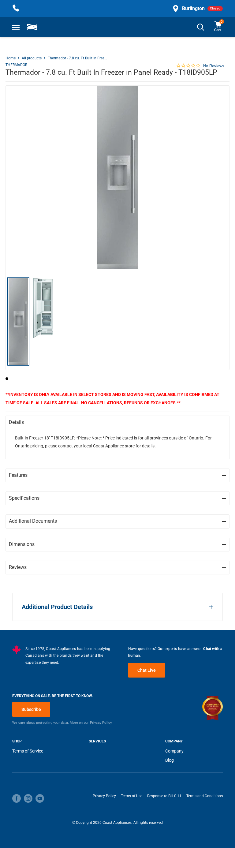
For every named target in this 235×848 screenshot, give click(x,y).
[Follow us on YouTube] (39, 798)
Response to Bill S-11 (164, 796)
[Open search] (200, 27)
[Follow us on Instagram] (28, 798)
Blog (169, 760)
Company (174, 751)
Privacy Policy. (101, 723)
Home (11, 58)
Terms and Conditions (204, 796)
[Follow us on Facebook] (16, 798)
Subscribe (31, 709)
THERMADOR (16, 65)
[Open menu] (16, 27)
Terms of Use (131, 796)
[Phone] (16, 8)
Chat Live (146, 670)
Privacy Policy (104, 796)
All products (32, 58)
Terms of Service (27, 751)
